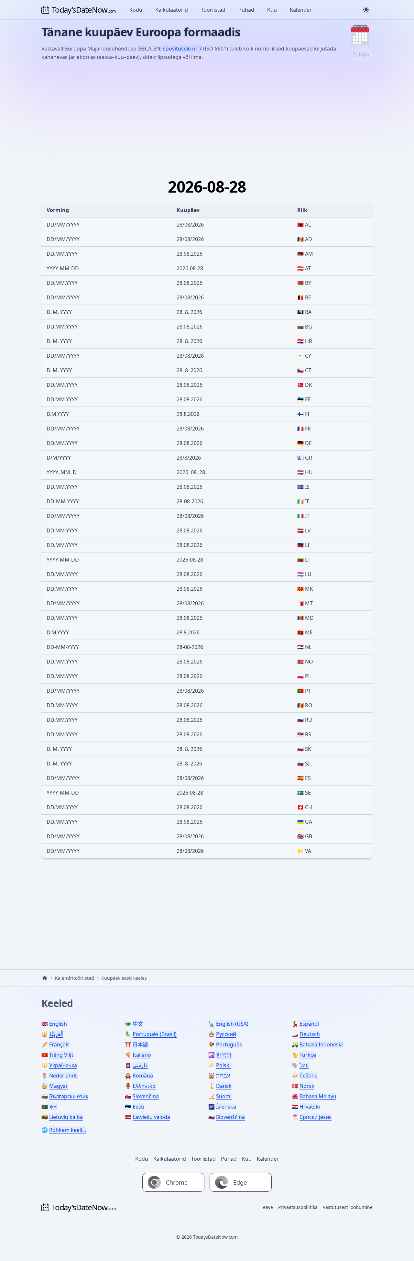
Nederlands (63, 1075)
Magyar (58, 1085)
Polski (223, 1065)
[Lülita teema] (366, 9)
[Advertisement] (207, 115)
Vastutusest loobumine (348, 1207)
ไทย (304, 1065)
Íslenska (226, 1106)
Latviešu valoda (151, 1117)
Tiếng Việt (61, 1054)
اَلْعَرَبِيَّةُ (56, 1034)
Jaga (364, 54)
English (58, 1023)
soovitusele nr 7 (182, 48)
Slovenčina (146, 1096)
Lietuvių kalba (66, 1117)
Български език (68, 1096)
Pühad (246, 9)
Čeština (309, 1075)
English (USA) (232, 1023)
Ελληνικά (144, 1085)
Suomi (224, 1096)
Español (309, 1023)
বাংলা (53, 1106)
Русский (226, 1034)
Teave (267, 1207)
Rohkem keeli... (67, 1129)
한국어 (224, 1054)
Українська (63, 1065)
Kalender (301, 9)
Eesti (138, 1106)
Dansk (224, 1085)
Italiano (142, 1054)
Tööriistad (213, 9)
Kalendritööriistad (74, 978)
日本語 (140, 1044)
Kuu (272, 9)
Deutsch (310, 1034)
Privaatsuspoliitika (298, 1207)
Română (143, 1075)
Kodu (135, 9)
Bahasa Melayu (318, 1096)
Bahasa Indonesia (321, 1044)
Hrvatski (310, 1106)
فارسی (140, 1065)
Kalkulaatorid (171, 9)
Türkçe (308, 1054)
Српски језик (316, 1117)
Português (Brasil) (155, 1034)
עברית (223, 1075)
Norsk (307, 1085)
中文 (138, 1023)
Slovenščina (230, 1117)
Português (229, 1044)
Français (59, 1044)
